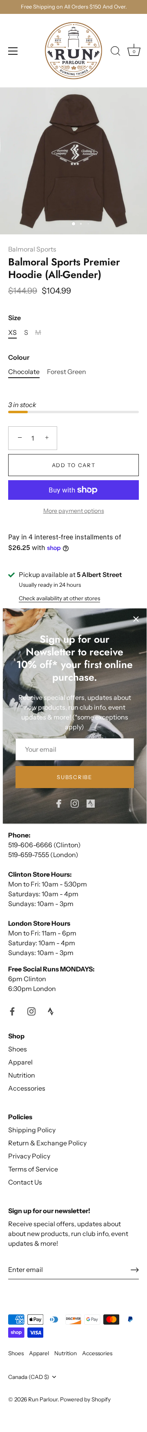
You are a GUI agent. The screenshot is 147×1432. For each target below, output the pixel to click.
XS (12, 332)
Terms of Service (33, 1169)
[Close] (136, 619)
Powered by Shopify (85, 1399)
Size (14, 318)
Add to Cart (74, 465)
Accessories (26, 1088)
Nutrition (21, 1075)
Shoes (17, 1049)
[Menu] (13, 51)
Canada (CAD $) (28, 1377)
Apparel (20, 1062)
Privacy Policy (29, 1156)
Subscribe (74, 777)
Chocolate (24, 372)
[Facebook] (59, 803)
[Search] (116, 52)
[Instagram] (75, 803)
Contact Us (25, 1182)
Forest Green (66, 372)
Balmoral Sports (32, 249)
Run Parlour (43, 1399)
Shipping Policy (32, 1130)
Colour (18, 357)
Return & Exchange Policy (47, 1143)
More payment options (73, 510)
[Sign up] (135, 1270)
